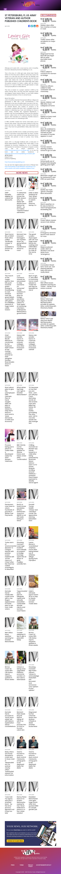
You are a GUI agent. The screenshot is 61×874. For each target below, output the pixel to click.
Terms (22, 865)
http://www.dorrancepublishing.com (15, 162)
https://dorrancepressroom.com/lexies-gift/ (17, 150)
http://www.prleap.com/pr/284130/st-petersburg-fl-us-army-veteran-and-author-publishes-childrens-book (20, 167)
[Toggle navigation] (5, 9)
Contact (48, 865)
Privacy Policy (30, 865)
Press (12, 865)
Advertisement (41, 865)
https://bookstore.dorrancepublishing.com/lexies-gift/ (20, 153)
